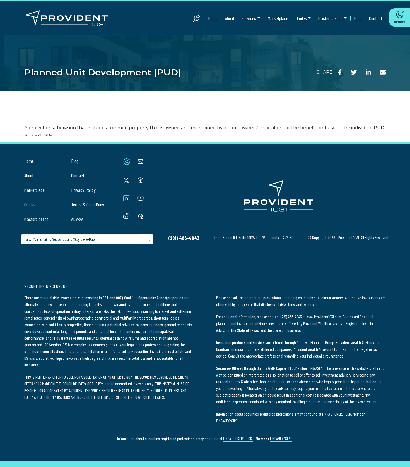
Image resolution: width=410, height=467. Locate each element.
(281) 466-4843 (183, 238)
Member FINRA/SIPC (309, 368)
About (229, 18)
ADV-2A (77, 219)
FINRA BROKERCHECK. (238, 438)
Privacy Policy (83, 190)
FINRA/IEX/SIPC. (281, 438)
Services (249, 18)
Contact (375, 18)
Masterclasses (330, 18)
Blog (357, 18)
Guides (301, 18)
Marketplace (278, 18)
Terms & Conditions (87, 204)
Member (400, 22)
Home (213, 18)
